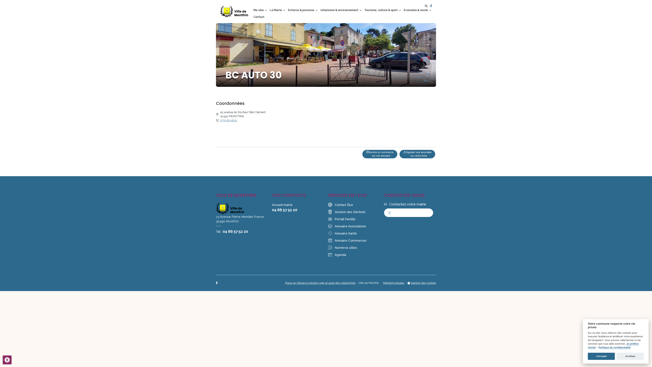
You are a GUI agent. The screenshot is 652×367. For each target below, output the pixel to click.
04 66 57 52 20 (235, 231)
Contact (258, 17)
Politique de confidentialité (615, 347)
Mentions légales (393, 283)
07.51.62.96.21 (228, 120)
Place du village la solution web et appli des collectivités (320, 283)
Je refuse (630, 356)
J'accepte (601, 356)
